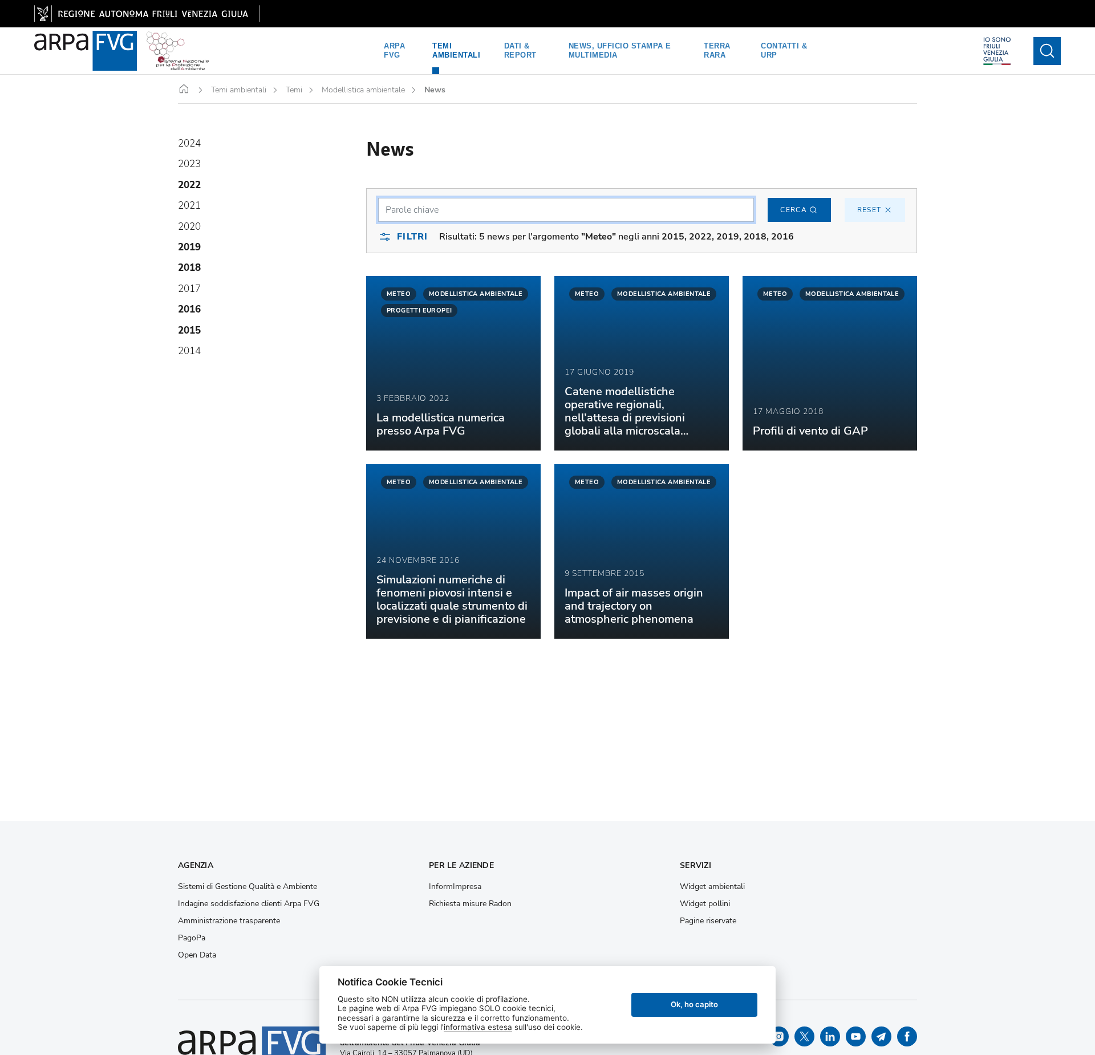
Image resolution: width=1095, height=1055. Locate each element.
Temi (294, 90)
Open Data (197, 955)
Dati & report (520, 50)
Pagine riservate (708, 921)
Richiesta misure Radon (470, 903)
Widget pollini (705, 903)
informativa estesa (478, 1027)
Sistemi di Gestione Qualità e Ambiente (247, 886)
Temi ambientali (456, 50)
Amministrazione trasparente (229, 921)
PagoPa (191, 938)
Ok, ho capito (694, 1004)
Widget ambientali (712, 886)
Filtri (412, 236)
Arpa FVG (394, 50)
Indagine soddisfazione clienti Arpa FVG (248, 903)
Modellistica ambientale (363, 90)
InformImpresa (455, 886)
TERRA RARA (717, 50)
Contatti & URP (784, 50)
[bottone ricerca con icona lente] (1047, 51)
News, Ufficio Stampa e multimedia (620, 50)
